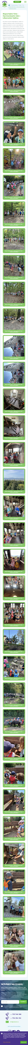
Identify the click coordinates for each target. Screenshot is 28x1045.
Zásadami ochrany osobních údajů (15, 1007)
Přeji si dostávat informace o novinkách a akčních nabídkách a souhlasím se (15, 1007)
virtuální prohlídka (14, 1026)
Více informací (6, 1042)
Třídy (20, 5)
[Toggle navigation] (25, 2)
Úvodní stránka (14, 5)
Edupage (17, 1)
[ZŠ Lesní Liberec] (4, 4)
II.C (23, 5)
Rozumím (23, 1042)
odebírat (23, 1001)
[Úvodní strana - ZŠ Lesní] (9, 5)
